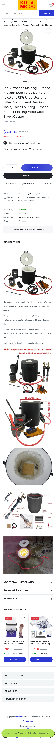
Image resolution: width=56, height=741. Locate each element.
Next (50, 639)
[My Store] (27, 5)
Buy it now (28, 176)
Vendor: (6, 213)
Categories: (8, 217)
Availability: (8, 209)
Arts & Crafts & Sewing (29, 217)
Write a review (9, 122)
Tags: (5, 221)
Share (50, 183)
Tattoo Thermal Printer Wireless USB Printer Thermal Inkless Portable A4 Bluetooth (14, 642)
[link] (23, 617)
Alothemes (28, 721)
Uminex (19, 717)
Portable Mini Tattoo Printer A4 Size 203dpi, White (41, 642)
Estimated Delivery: (16, 194)
